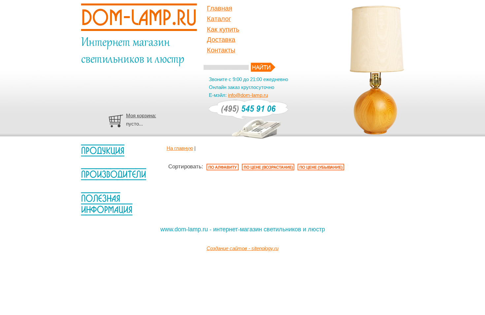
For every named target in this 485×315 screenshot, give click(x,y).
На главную (180, 148)
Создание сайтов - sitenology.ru (242, 248)
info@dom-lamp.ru (248, 95)
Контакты (221, 50)
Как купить (223, 29)
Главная (219, 8)
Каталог (219, 18)
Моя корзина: (141, 115)
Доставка (221, 39)
